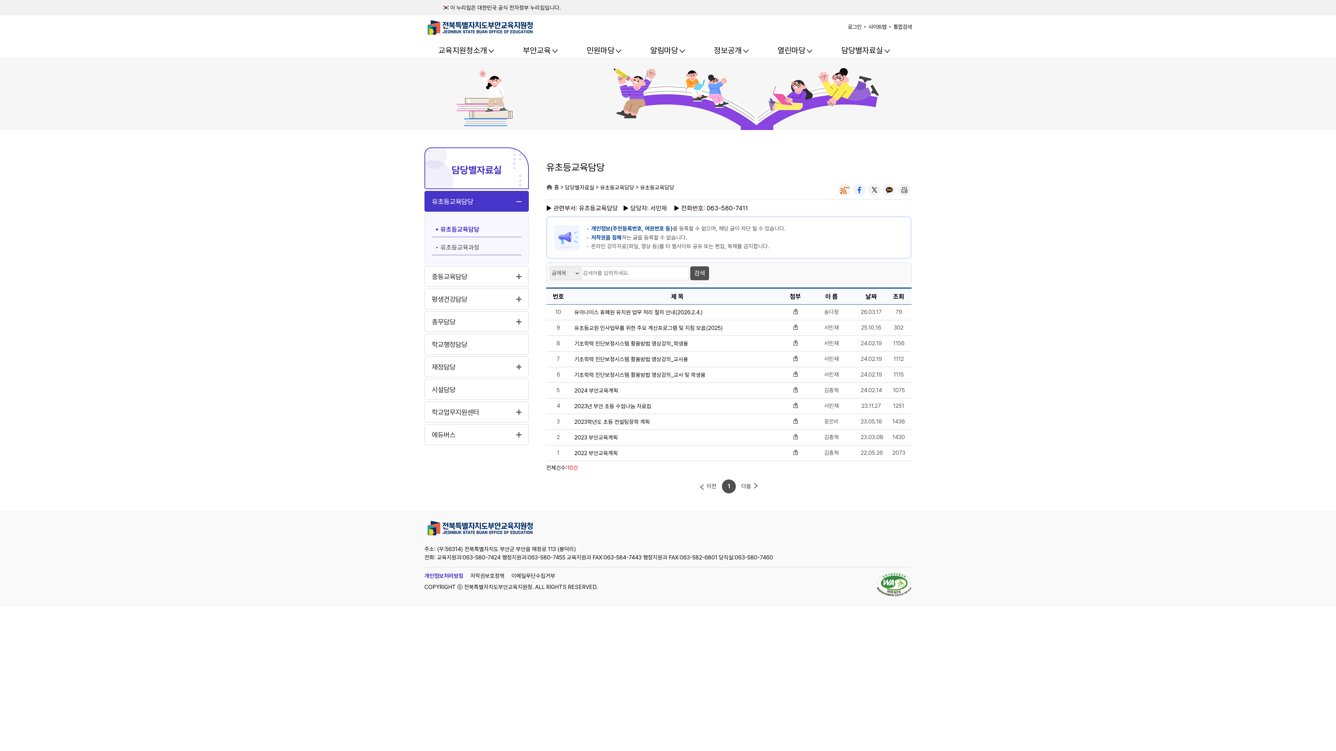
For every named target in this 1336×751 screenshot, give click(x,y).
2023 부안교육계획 (596, 438)
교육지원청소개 (462, 50)
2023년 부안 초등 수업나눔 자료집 (612, 406)
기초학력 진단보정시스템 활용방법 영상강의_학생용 (631, 344)
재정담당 (443, 367)
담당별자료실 (862, 50)
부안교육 (537, 50)
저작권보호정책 (487, 576)
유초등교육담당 (452, 201)
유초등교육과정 (459, 247)
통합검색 (902, 27)
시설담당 (443, 390)
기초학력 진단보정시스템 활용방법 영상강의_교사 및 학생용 (640, 375)
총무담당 (443, 322)
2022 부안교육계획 (596, 453)
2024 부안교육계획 (596, 391)
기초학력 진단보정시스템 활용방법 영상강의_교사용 (631, 359)
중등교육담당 (449, 277)
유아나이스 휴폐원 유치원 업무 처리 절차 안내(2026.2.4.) (638, 312)
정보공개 (728, 50)
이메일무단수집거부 (533, 576)
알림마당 (664, 50)
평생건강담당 (449, 299)
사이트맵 (877, 27)
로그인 (854, 27)
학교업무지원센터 (455, 412)
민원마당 (600, 50)
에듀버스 (443, 435)
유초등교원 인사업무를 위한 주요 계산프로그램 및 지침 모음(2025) (648, 328)
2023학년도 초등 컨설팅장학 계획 (612, 422)
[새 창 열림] (844, 190)
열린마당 (791, 50)
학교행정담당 (449, 344)
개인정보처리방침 (443, 576)
